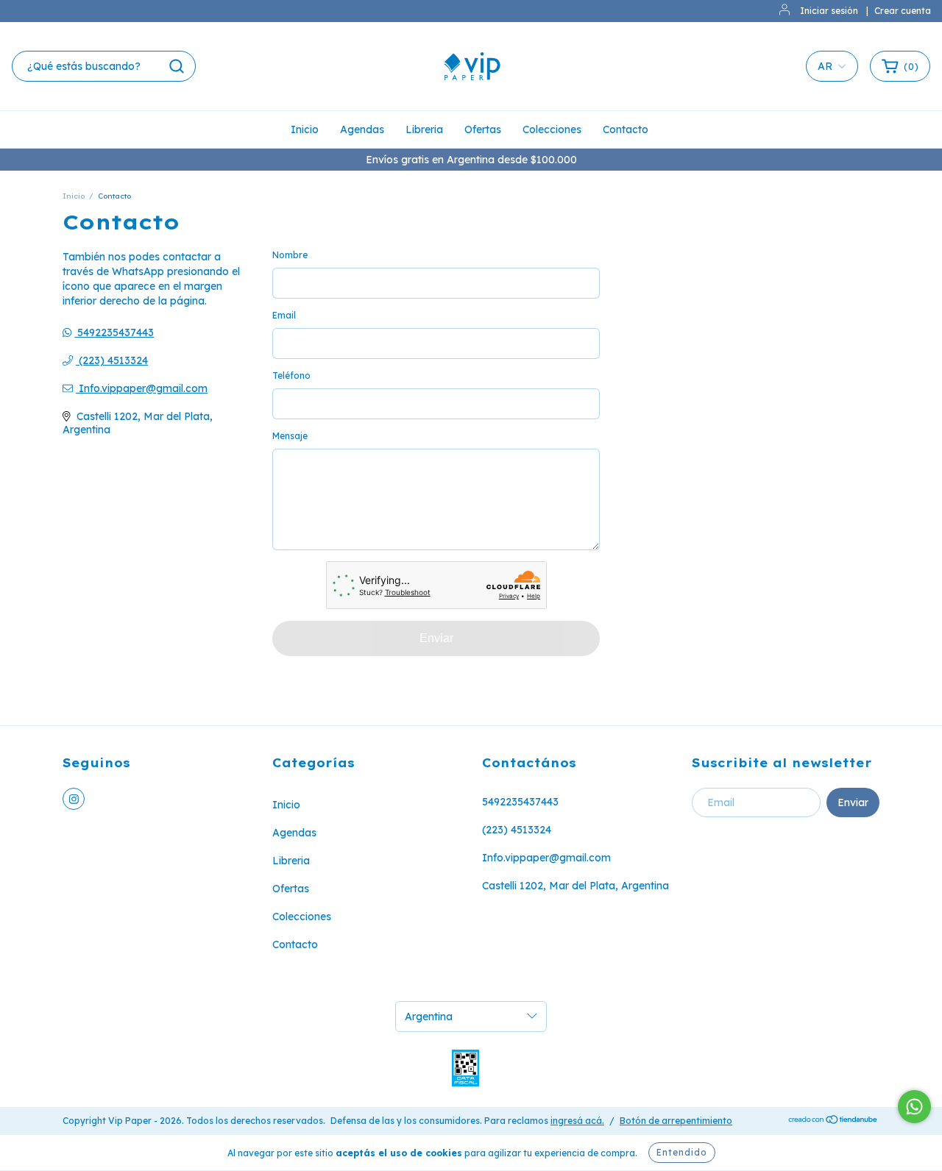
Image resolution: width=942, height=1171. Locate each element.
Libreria (424, 129)
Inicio (305, 129)
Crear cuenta (902, 10)
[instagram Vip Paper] (74, 799)
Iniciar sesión (829, 10)
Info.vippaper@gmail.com (143, 388)
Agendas (362, 129)
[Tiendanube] (833, 1121)
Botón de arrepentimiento (676, 1120)
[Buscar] (176, 66)
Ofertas (482, 129)
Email (284, 315)
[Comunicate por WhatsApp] (914, 1106)
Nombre (290, 254)
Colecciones (552, 129)
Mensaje (290, 435)
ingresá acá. (577, 1120)
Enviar (436, 638)
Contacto (625, 129)
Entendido (681, 1152)
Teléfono (291, 375)
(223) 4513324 (112, 360)
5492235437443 (114, 332)
